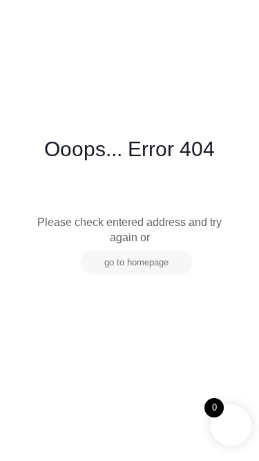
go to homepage (136, 262)
